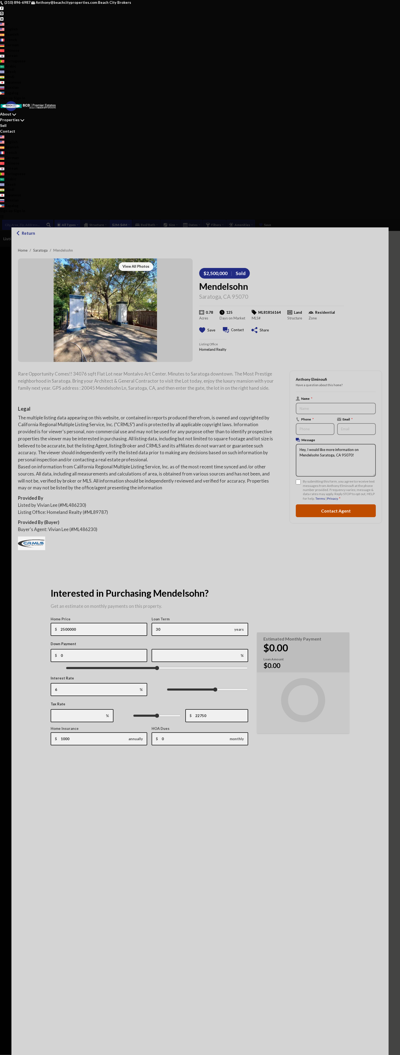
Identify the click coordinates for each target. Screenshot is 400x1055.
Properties (10, 119)
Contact (7, 131)
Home (22, 250)
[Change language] (4, 24)
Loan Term (161, 619)
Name (306, 398)
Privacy (332, 498)
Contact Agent (336, 510)
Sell (3, 125)
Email (348, 419)
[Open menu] (2, 216)
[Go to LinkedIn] (2, 18)
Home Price (60, 619)
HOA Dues (161, 728)
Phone (307, 419)
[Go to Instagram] (2, 13)
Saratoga (40, 250)
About (5, 114)
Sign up (6, 98)
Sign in (19, 98)
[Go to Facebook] (2, 8)
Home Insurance (65, 728)
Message (308, 440)
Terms (320, 498)
